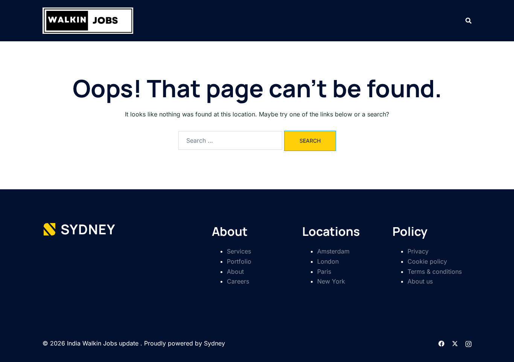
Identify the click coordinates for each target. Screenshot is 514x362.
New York (331, 281)
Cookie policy (427, 261)
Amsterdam (333, 251)
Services (239, 251)
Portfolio (239, 261)
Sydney (214, 343)
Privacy (418, 251)
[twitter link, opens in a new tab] (455, 343)
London (328, 261)
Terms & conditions (435, 271)
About (235, 271)
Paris (324, 271)
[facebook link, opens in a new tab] (441, 343)
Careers (238, 281)
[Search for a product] (468, 21)
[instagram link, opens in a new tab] (468, 343)
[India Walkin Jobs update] (88, 20)
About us (420, 281)
